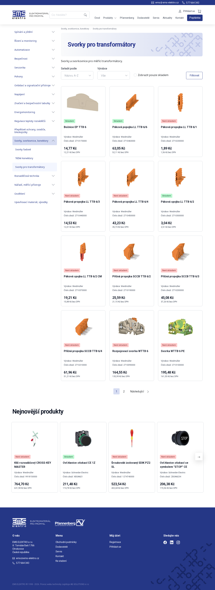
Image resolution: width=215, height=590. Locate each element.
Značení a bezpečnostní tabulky (32, 103)
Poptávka (194, 17)
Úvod (97, 17)
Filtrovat (194, 75)
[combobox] (77, 75)
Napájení (19, 94)
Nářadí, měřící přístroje (27, 184)
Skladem (69, 121)
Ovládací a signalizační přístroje (32, 85)
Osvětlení (19, 193)
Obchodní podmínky (66, 542)
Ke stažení (61, 561)
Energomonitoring (24, 112)
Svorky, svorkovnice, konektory (31, 140)
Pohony (18, 76)
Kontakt (180, 17)
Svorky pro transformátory (30, 167)
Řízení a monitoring (25, 40)
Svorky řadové (23, 149)
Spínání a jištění (23, 31)
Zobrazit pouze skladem (153, 75)
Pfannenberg (127, 17)
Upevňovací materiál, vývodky (31, 202)
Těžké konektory (24, 158)
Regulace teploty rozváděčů (30, 121)
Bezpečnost (20, 58)
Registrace (115, 542)
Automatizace (22, 49)
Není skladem (169, 121)
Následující (137, 391)
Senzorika (19, 67)
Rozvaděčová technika (26, 175)
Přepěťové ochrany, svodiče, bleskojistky (30, 131)
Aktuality (167, 17)
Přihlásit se (115, 546)
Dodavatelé (143, 17)
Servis (156, 17)
